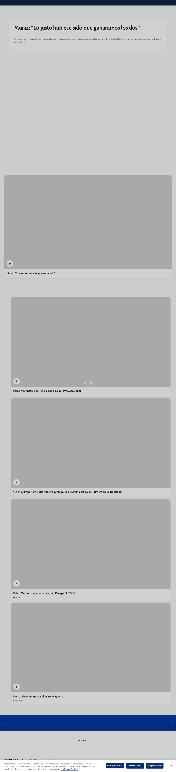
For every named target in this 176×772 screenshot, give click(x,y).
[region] (88, 766)
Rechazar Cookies (135, 765)
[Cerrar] (172, 766)
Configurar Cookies (115, 765)
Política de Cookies (69, 769)
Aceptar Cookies (155, 765)
